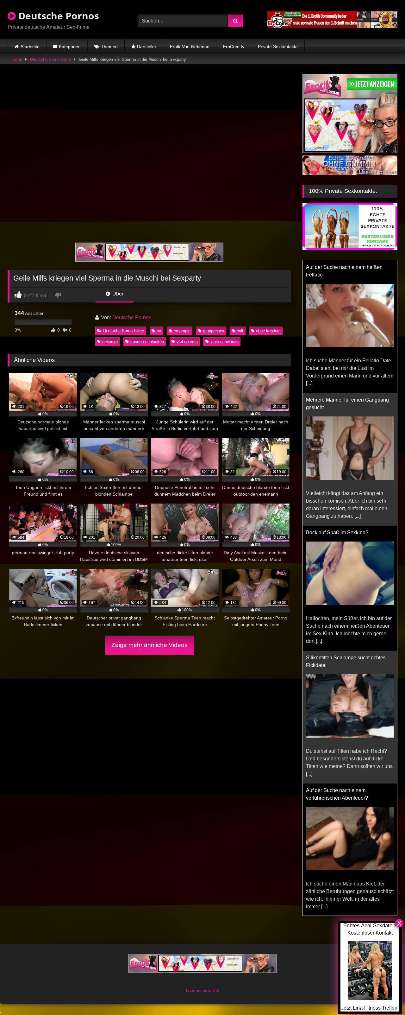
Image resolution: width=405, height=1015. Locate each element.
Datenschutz (199, 990)
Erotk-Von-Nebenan (189, 46)
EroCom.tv (233, 46)
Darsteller (146, 46)
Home (16, 59)
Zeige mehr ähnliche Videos (149, 645)
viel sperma (187, 341)
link (215, 990)
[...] (309, 383)
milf (240, 330)
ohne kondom (268, 330)
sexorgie (110, 341)
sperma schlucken (147, 341)
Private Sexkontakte (278, 46)
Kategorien (70, 46)
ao (159, 330)
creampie (182, 330)
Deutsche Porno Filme (50, 59)
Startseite (30, 46)
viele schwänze (224, 341)
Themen (109, 46)
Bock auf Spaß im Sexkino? (337, 532)
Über (117, 293)
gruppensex (213, 330)
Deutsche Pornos (57, 15)
